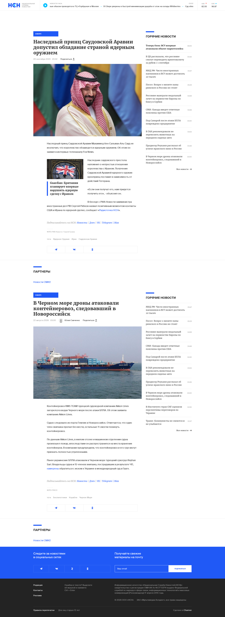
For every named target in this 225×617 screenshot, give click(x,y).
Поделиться (66, 59)
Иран (74, 239)
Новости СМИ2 (42, 282)
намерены (53, 468)
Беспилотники (60, 497)
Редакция (37, 585)
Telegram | (108, 222)
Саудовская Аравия (88, 239)
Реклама (37, 595)
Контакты (38, 590)
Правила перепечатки (43, 610)
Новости (82, 222)
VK (98, 222)
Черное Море (85, 497)
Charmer (188, 610)
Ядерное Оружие (61, 239)
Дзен (92, 222)
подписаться (180, 569)
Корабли (73, 497)
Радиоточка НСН (108, 210)
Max (116, 222)
